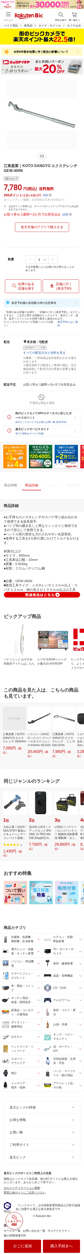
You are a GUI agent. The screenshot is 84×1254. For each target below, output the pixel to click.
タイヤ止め (74, 25)
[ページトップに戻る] (77, 1238)
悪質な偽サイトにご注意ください (25, 1192)
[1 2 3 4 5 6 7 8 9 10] (41, 259)
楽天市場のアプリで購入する (42, 227)
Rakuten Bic (29, 16)
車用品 (28, 25)
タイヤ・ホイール (49, 25)
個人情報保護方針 (15, 1235)
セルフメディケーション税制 (22, 1188)
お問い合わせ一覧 (34, 1230)
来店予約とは (65, 321)
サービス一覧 (12, 1230)
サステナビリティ (59, 1230)
